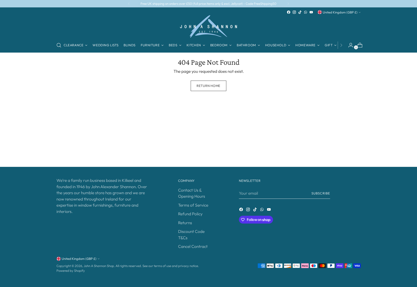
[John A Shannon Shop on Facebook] (289, 12)
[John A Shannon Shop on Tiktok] (300, 12)
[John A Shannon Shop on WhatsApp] (306, 12)
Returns (185, 222)
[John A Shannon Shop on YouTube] (311, 12)
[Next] (288, 3)
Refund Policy (190, 213)
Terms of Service (193, 205)
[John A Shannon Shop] (208, 26)
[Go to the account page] (349, 45)
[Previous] (129, 3)
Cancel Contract (193, 246)
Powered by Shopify (70, 271)
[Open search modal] (59, 45)
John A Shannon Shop (99, 266)
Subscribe (320, 193)
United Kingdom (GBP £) (340, 12)
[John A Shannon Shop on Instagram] (294, 12)
